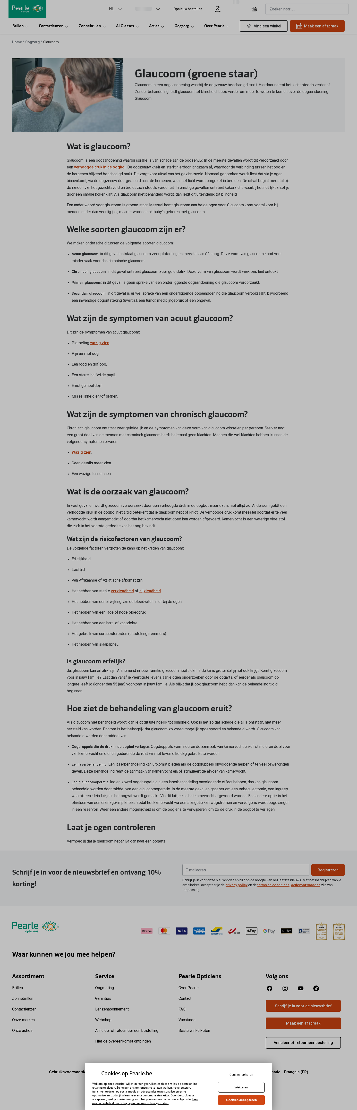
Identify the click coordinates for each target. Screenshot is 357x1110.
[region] (178, 1086)
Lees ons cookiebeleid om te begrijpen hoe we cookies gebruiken (145, 1101)
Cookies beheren (242, 1075)
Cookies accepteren (241, 1100)
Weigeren (241, 1087)
